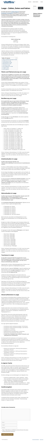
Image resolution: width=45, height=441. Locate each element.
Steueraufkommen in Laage (8, 66)
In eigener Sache (6, 67)
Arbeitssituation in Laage (7, 62)
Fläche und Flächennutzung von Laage (10, 59)
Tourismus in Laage (6, 65)
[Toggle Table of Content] (16, 58)
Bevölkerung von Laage (7, 61)
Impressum (41, 439)
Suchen (34, 6)
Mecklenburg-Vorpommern (7, 13)
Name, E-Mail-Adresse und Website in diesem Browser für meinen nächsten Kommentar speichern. (15, 430)
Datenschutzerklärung (35, 439)
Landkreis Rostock (15, 11)
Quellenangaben (6, 69)
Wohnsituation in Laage (7, 63)
